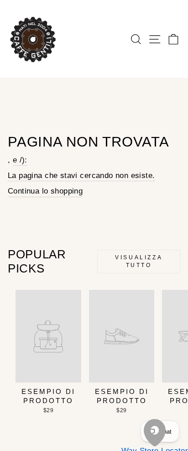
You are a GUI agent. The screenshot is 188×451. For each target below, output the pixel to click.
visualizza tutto (138, 261)
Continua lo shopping (45, 191)
